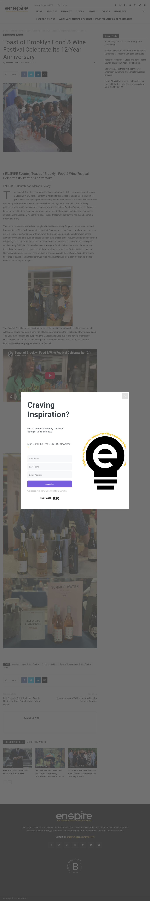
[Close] (125, 396)
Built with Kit (49, 498)
